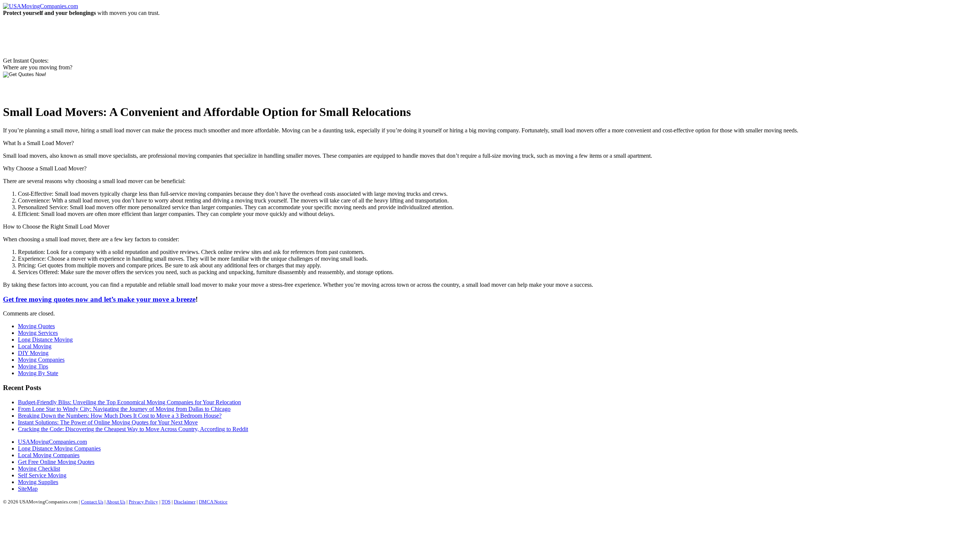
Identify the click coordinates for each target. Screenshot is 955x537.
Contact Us (92, 502)
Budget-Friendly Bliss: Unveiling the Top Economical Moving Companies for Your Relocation (129, 402)
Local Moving (34, 346)
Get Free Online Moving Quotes (56, 462)
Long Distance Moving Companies (59, 448)
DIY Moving (33, 353)
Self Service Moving (42, 475)
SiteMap (28, 489)
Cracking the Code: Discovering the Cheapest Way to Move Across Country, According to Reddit (133, 429)
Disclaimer (184, 502)
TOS (166, 502)
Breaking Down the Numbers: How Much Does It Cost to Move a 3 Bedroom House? (120, 415)
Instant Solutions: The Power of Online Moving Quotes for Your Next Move (108, 422)
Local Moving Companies (48, 455)
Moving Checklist (39, 468)
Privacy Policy (143, 502)
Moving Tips (33, 366)
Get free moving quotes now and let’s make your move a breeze (99, 299)
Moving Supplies (38, 482)
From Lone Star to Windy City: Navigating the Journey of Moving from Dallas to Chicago (124, 409)
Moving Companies (41, 360)
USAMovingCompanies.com (52, 442)
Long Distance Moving (45, 339)
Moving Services (38, 333)
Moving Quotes (36, 326)
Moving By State (38, 373)
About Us (115, 502)
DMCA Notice (213, 502)
